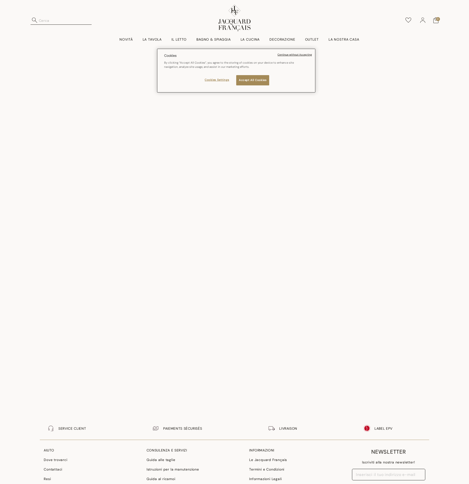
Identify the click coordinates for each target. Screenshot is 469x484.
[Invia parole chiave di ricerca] (35, 20)
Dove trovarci (55, 460)
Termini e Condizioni (266, 469)
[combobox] (65, 20)
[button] (423, 20)
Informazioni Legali (265, 479)
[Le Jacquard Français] (235, 18)
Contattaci (53, 469)
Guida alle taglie (161, 460)
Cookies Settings (217, 80)
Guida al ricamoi (161, 479)
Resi (47, 479)
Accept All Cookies (252, 80)
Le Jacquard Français (268, 460)
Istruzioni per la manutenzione (173, 469)
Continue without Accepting (294, 54)
